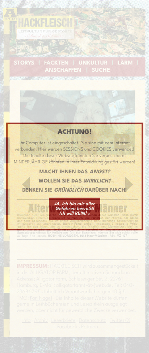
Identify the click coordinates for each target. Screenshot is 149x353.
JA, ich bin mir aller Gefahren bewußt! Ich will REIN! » (74, 209)
